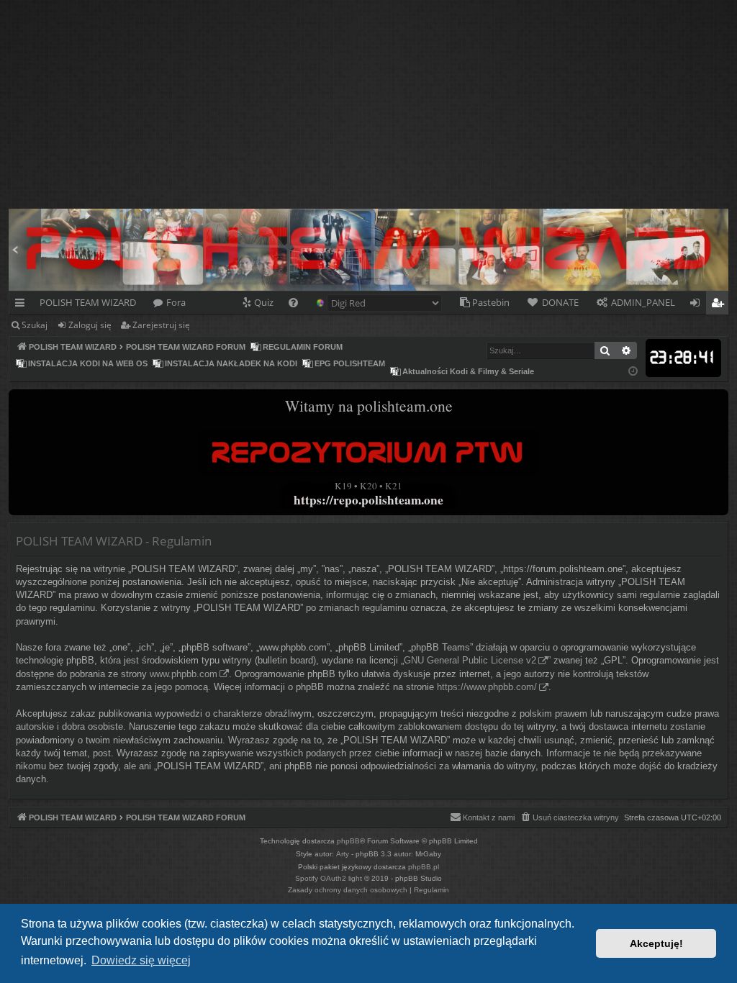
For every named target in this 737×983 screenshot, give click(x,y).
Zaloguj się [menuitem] (697, 305)
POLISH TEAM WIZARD (88, 302)
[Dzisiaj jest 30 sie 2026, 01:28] (633, 371)
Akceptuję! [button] (656, 943)
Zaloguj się (90, 325)
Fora (176, 302)
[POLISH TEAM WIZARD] (17, 212)
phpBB (348, 841)
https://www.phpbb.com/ (487, 686)
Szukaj (35, 325)
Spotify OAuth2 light (328, 878)
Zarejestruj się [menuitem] (720, 305)
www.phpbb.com (183, 674)
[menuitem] (257, 302)
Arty (342, 854)
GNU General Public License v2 (470, 660)
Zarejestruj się (161, 325)
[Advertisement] (368, 100)
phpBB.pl (423, 867)
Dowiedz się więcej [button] (141, 960)
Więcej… (22, 305)
